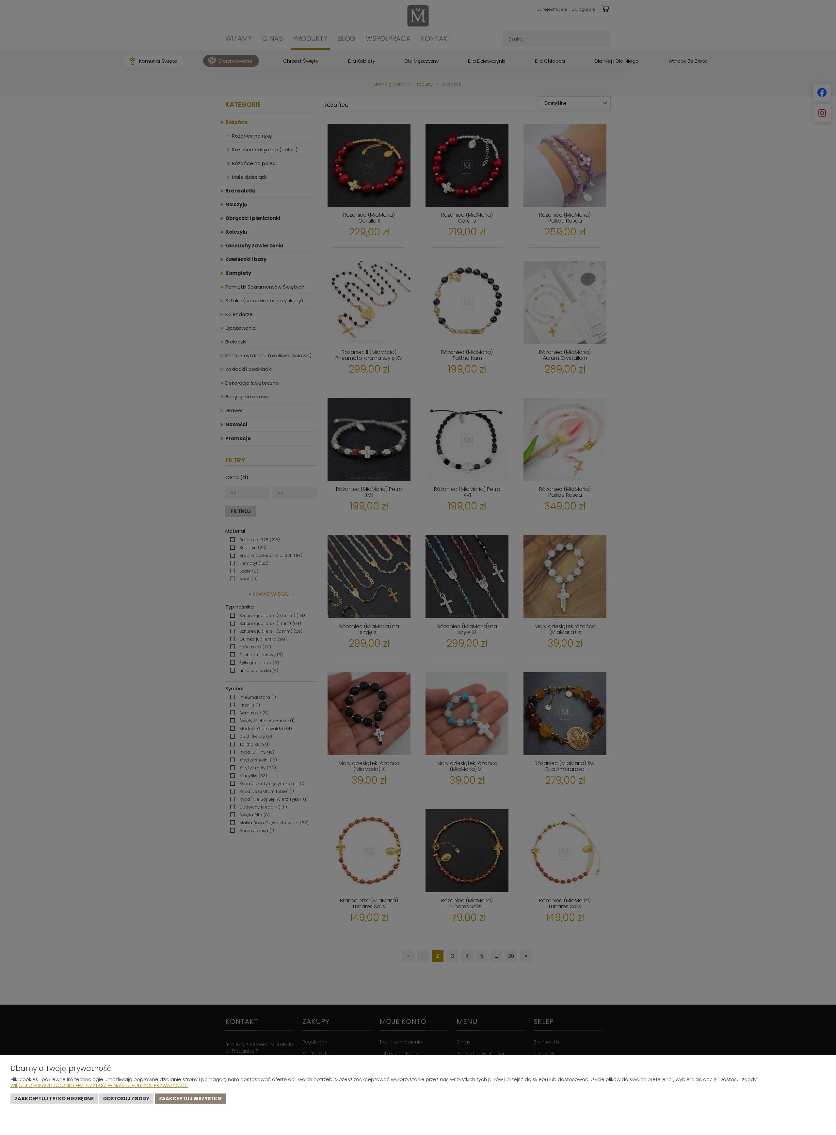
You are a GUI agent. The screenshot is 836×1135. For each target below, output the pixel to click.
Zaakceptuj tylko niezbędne (54, 1098)
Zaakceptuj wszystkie (190, 1098)
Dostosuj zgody (126, 1098)
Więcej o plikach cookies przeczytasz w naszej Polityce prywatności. (99, 1085)
